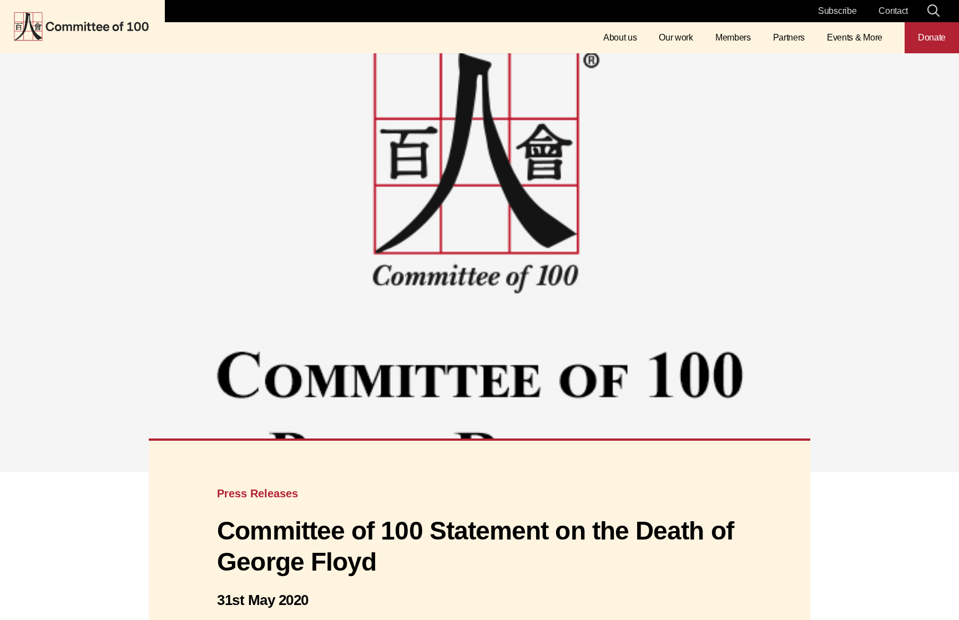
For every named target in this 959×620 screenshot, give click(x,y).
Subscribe (837, 11)
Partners (789, 37)
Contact (893, 11)
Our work (676, 37)
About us (620, 37)
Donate (932, 37)
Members (733, 37)
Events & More (854, 37)
